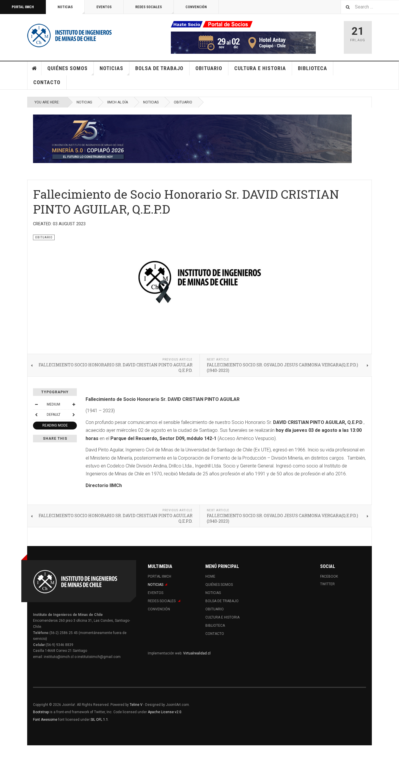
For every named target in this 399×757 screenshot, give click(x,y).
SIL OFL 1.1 (99, 720)
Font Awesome (45, 720)
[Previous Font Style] (36, 414)
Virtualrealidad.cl (197, 653)
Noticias (65, 7)
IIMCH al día (117, 102)
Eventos (104, 7)
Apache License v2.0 (164, 712)
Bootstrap (41, 712)
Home (34, 68)
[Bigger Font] (73, 404)
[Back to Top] (5, 751)
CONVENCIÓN (196, 7)
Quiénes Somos (67, 68)
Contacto (46, 82)
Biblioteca (312, 68)
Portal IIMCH (23, 7)
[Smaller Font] (36, 404)
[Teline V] (69, 35)
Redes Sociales (148, 7)
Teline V (136, 705)
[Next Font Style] (73, 414)
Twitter (327, 584)
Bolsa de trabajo (159, 68)
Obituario (208, 68)
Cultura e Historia (260, 68)
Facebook (329, 576)
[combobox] (370, 7)
